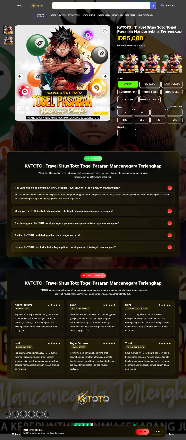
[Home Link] (37, 5)
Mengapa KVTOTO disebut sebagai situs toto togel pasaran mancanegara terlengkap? (64, 211)
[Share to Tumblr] (47, 414)
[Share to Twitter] (7, 414)
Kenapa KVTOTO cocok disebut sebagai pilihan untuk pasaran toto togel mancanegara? (65, 247)
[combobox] (101, 5)
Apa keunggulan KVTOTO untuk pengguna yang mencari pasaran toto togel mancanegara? (67, 223)
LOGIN (157, 432)
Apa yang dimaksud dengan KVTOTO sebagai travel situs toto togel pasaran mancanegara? (67, 187)
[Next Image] (105, 76)
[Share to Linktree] (23, 414)
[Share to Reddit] (39, 414)
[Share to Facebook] (15, 414)
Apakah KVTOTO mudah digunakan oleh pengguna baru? (47, 235)
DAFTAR (142, 431)
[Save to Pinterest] (31, 414)
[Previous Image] (20, 76)
